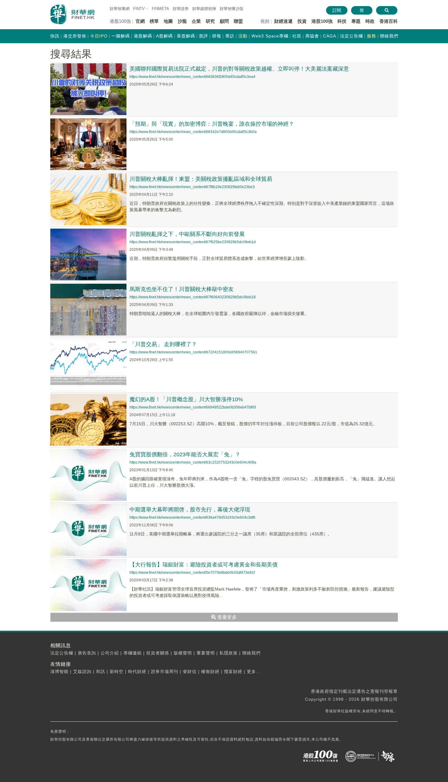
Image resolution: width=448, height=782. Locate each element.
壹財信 (190, 671)
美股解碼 (186, 35)
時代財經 (137, 671)
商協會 (312, 35)
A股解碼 (164, 35)
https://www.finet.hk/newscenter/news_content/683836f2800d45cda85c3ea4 (192, 77)
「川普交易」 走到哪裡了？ (163, 344)
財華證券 (181, 8)
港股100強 (321, 21)
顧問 (224, 21)
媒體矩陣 (204, 8)
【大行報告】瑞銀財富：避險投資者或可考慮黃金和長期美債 (204, 565)
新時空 (116, 671)
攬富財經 (233, 671)
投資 (302, 21)
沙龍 (182, 21)
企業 (196, 21)
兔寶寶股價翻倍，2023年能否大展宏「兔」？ (185, 454)
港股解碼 (143, 35)
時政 (370, 21)
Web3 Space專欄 (269, 35)
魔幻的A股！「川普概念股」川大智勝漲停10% (186, 399)
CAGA (329, 35)
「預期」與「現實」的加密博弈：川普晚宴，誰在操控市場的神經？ (212, 124)
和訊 (100, 671)
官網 (140, 21)
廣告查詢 (87, 652)
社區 (296, 35)
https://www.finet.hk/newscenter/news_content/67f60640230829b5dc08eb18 (193, 297)
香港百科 (388, 21)
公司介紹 (110, 652)
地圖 (168, 21)
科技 (342, 21)
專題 (356, 21)
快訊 (54, 35)
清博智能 (59, 671)
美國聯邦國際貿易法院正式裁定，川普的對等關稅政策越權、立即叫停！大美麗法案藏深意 (239, 69)
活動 (242, 35)
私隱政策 (228, 652)
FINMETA (160, 8)
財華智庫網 (120, 8)
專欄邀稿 (132, 652)
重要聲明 (206, 652)
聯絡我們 (389, 35)
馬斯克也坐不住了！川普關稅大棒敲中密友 (182, 289)
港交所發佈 (74, 35)
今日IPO (99, 35)
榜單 (154, 21)
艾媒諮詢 (82, 671)
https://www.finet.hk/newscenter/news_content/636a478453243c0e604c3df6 (192, 517)
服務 (371, 35)
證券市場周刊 (164, 671)
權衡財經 (210, 671)
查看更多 (226, 617)
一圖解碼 (121, 35)
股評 (203, 35)
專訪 (229, 35)
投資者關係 (157, 652)
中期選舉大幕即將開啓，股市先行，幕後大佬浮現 (190, 510)
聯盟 (238, 21)
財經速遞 (283, 21)
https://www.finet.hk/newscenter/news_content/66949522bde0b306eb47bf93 (193, 407)
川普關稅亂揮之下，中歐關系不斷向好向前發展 (187, 234)
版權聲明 (183, 652)
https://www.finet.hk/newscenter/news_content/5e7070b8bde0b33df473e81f (192, 572)
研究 (210, 21)
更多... (254, 671)
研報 (216, 35)
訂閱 (336, 10)
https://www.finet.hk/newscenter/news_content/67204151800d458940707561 (193, 352)
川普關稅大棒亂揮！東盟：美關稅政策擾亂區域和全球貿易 (201, 179)
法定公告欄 (351, 35)
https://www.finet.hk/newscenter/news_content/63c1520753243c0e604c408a (193, 462)
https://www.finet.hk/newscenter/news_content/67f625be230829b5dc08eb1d (193, 242)
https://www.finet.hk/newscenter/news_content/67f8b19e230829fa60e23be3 (192, 187)
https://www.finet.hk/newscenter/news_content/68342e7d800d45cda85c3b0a (193, 132)
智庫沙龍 (232, 8)
